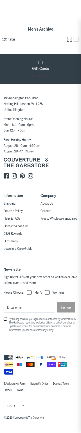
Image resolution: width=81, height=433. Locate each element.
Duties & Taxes (61, 383)
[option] (40, 64)
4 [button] (47, 76)
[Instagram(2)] (30, 176)
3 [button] (42, 76)
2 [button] (38, 76)
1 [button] (33, 76)
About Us (46, 203)
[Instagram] (14, 176)
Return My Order (39, 383)
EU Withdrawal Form (14, 383)
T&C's (20, 389)
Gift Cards (11, 241)
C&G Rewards (13, 233)
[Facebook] (6, 176)
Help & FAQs (12, 218)
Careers (45, 211)
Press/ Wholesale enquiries (58, 218)
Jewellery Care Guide (18, 248)
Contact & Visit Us (16, 226)
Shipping (10, 203)
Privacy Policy (45, 329)
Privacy (8, 389)
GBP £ (11, 406)
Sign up (66, 307)
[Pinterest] (22, 176)
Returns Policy (13, 211)
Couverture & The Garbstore (28, 417)
